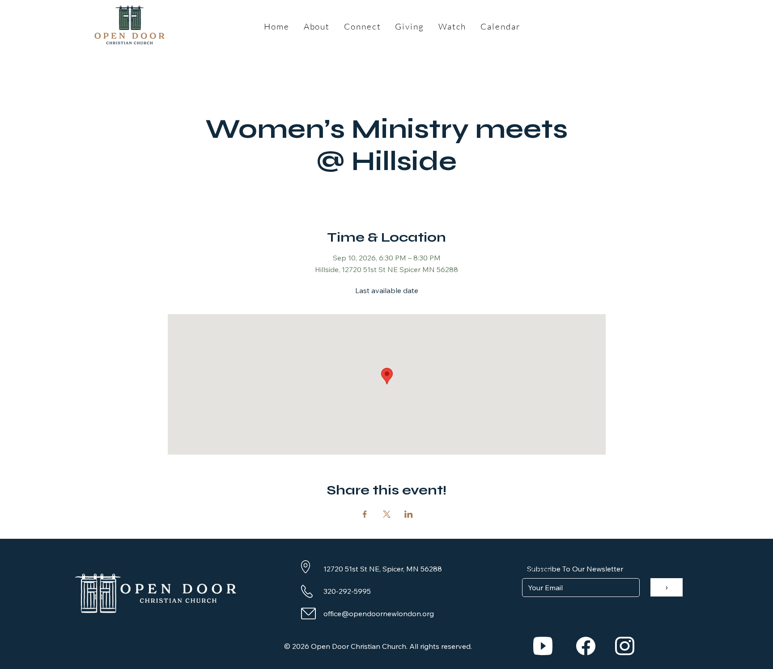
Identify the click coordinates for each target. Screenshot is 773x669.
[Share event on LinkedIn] (408, 514)
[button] (317, 26)
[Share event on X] (386, 514)
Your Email (537, 570)
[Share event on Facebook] (365, 514)
